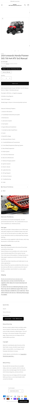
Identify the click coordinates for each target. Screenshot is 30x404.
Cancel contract (23, 401)
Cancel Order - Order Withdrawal (13, 318)
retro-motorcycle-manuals (13, 401)
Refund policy (6, 315)
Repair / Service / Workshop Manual (11, 69)
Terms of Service (7, 312)
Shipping (7, 63)
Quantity (3, 75)
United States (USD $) (14, 391)
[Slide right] (18, 50)
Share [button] (4, 190)
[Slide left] (11, 50)
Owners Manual (6, 72)
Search (4, 308)
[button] (1, 5)
